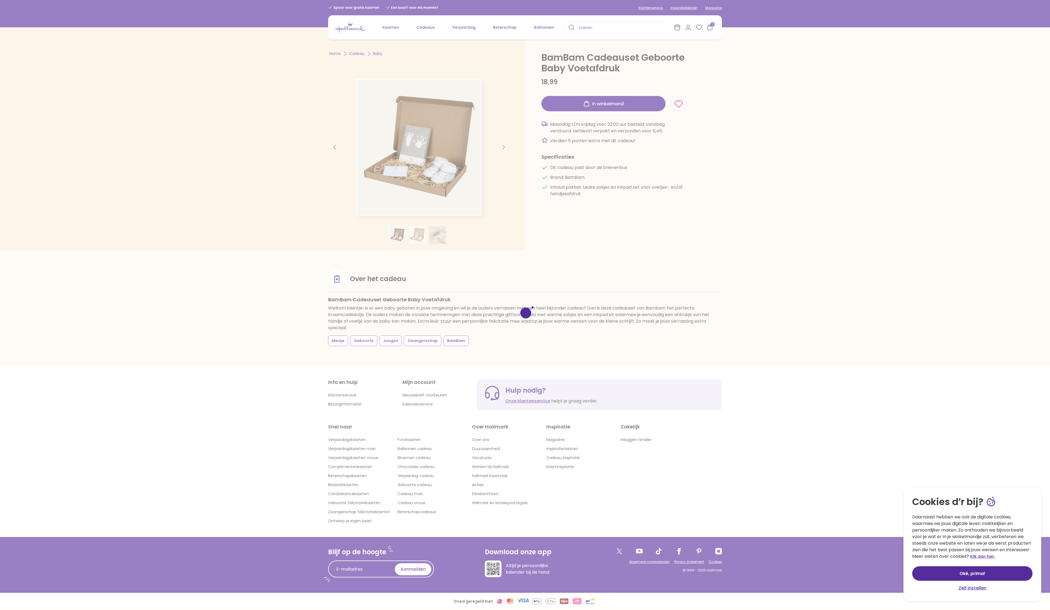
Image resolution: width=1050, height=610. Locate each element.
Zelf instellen (972, 588)
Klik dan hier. (982, 556)
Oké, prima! (972, 573)
